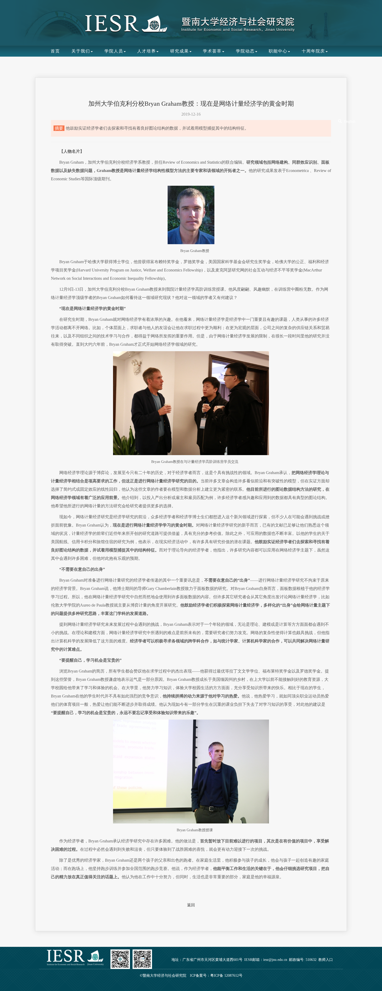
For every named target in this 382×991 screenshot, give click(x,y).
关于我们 (80, 51)
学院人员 (113, 51)
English (349, 121)
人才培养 (146, 51)
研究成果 (179, 51)
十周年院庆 (313, 51)
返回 (191, 905)
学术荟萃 (212, 51)
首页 (55, 51)
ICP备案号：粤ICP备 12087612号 (216, 975)
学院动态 (245, 51)
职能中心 (278, 51)
